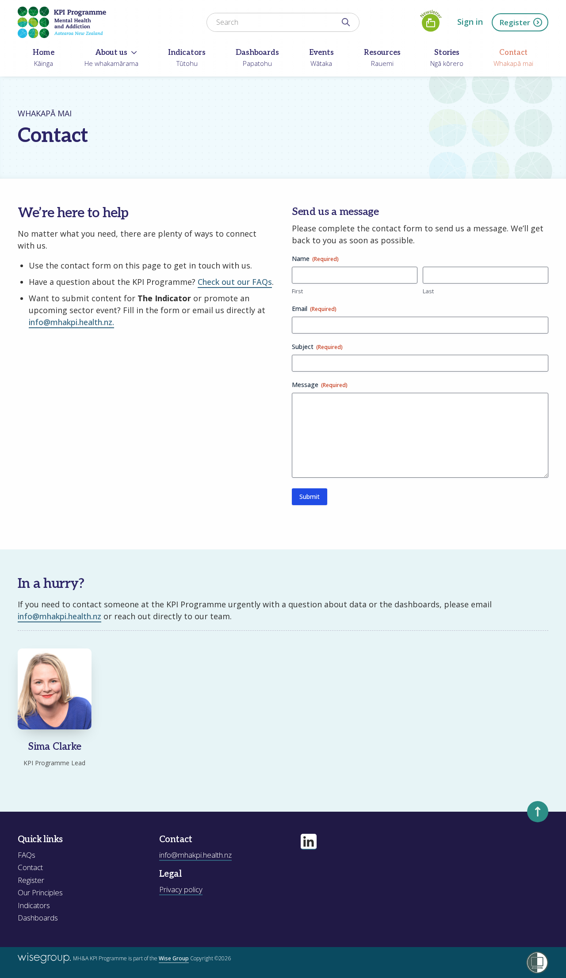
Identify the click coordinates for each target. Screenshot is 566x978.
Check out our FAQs (235, 281)
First (297, 291)
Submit (309, 496)
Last (428, 291)
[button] (55, 707)
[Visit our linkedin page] (309, 842)
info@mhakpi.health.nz (59, 616)
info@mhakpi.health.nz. (71, 322)
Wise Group (174, 958)
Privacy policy (181, 889)
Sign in (470, 21)
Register (514, 22)
